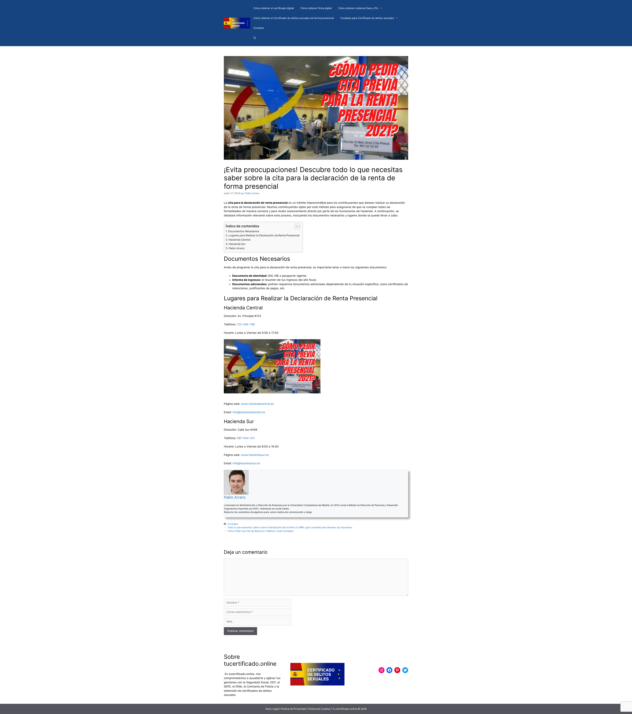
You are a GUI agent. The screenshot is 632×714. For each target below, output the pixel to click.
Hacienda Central (239, 239)
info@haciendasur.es (246, 463)
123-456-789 (246, 324)
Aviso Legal (272, 708)
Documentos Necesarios (243, 231)
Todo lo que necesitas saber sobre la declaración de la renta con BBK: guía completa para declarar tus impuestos (290, 527)
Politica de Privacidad (293, 708)
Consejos (233, 523)
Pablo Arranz (237, 248)
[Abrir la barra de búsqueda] (254, 38)
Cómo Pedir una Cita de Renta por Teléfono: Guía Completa (260, 531)
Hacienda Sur (237, 244)
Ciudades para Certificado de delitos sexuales (367, 18)
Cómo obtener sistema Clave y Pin (358, 8)
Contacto (258, 28)
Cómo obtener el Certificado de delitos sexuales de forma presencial (293, 18)
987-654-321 (246, 438)
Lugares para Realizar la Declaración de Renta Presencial (264, 235)
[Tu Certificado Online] (237, 23)
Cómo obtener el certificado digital (273, 8)
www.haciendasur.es (255, 455)
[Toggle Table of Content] (295, 226)
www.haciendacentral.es (257, 403)
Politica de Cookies (319, 708)
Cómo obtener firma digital (316, 8)
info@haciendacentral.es (249, 412)
